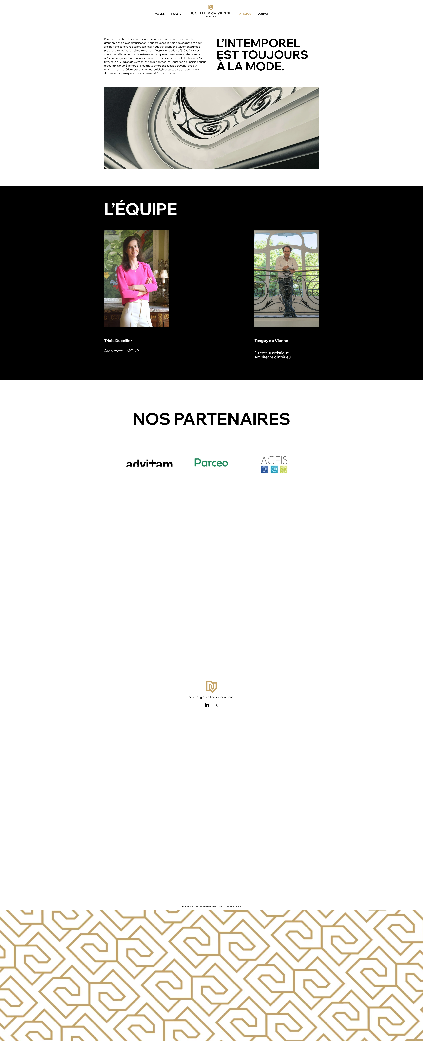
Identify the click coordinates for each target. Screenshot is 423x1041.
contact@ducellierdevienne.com (212, 697)
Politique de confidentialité (199, 906)
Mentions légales (230, 906)
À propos (245, 13)
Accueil (159, 13)
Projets (176, 13)
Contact (263, 13)
